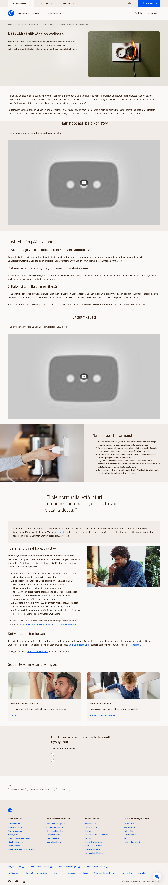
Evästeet (57, 873)
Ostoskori (154, 13)
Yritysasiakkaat (46, 3)
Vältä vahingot (47, 789)
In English (142, 873)
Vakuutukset (21, 13)
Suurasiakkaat (68, 3)
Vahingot (37, 13)
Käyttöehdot (13, 873)
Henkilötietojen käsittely (36, 873)
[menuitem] (157, 876)
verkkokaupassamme (80, 644)
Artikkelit (13, 789)
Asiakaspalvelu (53, 13)
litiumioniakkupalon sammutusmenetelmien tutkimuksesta (47, 624)
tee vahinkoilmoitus (38, 651)
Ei (56, 761)
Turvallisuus (33, 789)
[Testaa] (44, 685)
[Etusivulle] (11, 13)
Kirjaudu (149, 3)
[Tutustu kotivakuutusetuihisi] (123, 685)
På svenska (127, 873)
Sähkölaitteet (63, 789)
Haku (140, 13)
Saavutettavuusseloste (78, 873)
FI (132, 3)
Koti (22, 789)
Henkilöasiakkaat (21, 3)
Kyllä (57, 754)
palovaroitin (60, 532)
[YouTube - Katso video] (84, 183)
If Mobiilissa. (135, 644)
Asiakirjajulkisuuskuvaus (105, 873)
